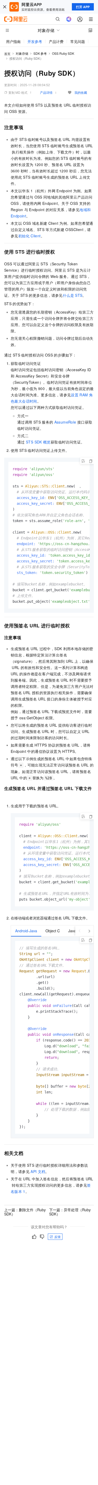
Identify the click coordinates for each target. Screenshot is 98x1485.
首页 (7, 53)
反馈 (57, 1236)
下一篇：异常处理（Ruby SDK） (70, 1212)
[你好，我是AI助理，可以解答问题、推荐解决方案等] (68, 19)
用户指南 (13, 41)
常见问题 (77, 41)
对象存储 (22, 53)
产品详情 (46, 92)
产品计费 (56, 41)
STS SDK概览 (38, 442)
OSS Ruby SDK (63, 53)
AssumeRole (65, 422)
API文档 (38, 1171)
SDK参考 (40, 53)
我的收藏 (80, 92)
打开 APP (83, 6)
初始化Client (29, 235)
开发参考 (34, 41)
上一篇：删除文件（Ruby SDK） (25, 1212)
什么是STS (73, 295)
